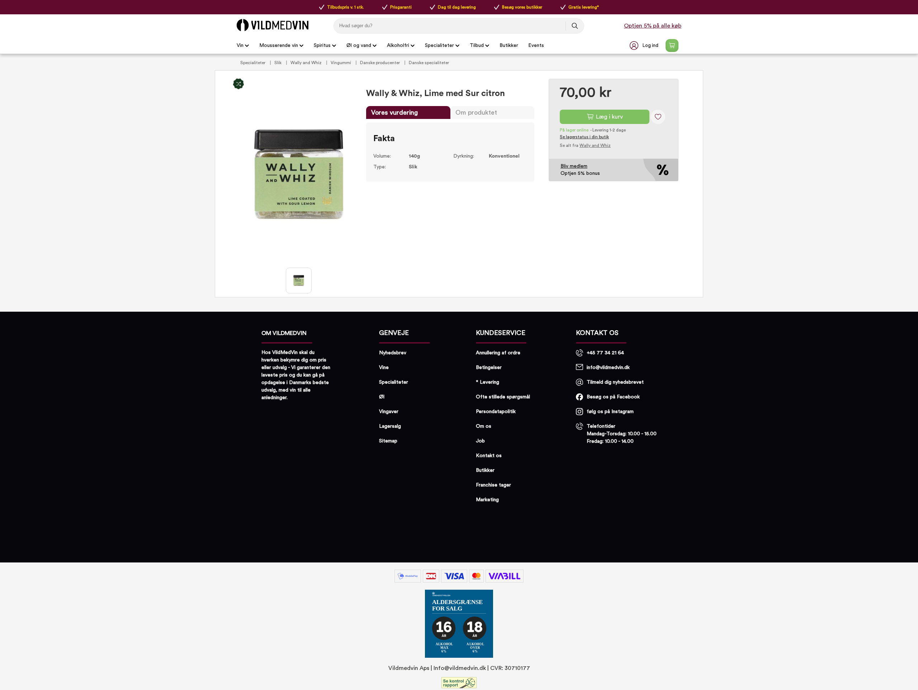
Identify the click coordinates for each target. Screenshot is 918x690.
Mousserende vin (278, 45)
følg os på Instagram (610, 411)
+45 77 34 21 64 (605, 352)
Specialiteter (439, 45)
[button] (644, 45)
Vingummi (341, 63)
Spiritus (322, 45)
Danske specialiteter (429, 63)
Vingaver (388, 411)
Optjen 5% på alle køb (652, 26)
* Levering (487, 382)
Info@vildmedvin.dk (460, 668)
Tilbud (477, 45)
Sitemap (388, 441)
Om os (483, 426)
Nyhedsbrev (392, 352)
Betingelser (489, 367)
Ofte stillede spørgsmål (503, 396)
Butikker (509, 45)
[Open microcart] (672, 45)
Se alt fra (585, 145)
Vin (240, 45)
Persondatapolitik (496, 411)
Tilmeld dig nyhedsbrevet (615, 382)
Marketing (487, 499)
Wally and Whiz (306, 63)
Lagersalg (390, 426)
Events (536, 45)
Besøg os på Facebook (613, 396)
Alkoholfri (398, 45)
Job (480, 441)
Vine (384, 367)
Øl (381, 396)
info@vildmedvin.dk (608, 367)
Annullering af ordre (498, 352)
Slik (278, 63)
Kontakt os (489, 455)
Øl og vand (358, 45)
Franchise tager (493, 485)
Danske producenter (380, 63)
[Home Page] (272, 25)
